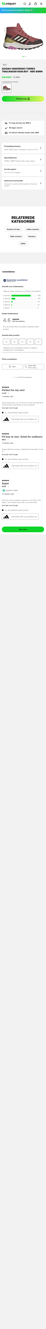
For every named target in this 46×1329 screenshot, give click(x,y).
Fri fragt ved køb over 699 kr (20, 123)
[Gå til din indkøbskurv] (35, 4)
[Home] (9, 3)
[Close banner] (43, 10)
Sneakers (32, 236)
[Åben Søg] (24, 3)
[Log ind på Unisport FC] (30, 4)
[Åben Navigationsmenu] (41, 4)
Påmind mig (21, 99)
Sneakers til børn (13, 229)
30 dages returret (15, 128)
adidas (23, 243)
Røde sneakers (16, 236)
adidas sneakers (33, 229)
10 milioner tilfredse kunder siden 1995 (24, 133)
